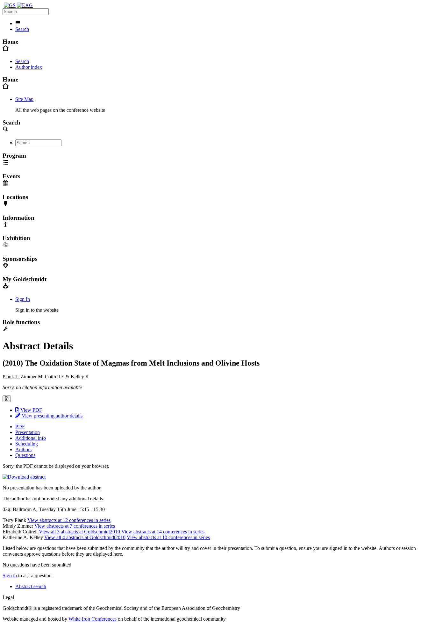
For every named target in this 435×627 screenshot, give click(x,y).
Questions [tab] (25, 455)
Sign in (10, 575)
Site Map (24, 99)
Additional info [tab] (30, 438)
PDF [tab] (20, 426)
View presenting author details (51, 415)
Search (22, 29)
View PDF (30, 410)
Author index (28, 67)
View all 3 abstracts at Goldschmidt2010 (79, 531)
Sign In (22, 299)
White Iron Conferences (92, 619)
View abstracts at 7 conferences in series (74, 526)
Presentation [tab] (27, 432)
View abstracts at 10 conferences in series (168, 537)
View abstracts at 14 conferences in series (162, 531)
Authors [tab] (23, 449)
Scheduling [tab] (26, 443)
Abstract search (30, 586)
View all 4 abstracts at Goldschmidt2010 (84, 537)
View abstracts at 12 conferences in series (69, 520)
